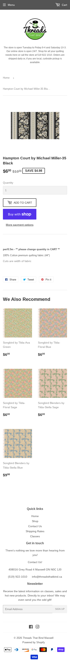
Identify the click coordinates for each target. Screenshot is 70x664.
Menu (11, 4)
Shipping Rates (35, 531)
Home (6, 77)
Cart (64, 4)
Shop (35, 521)
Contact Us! (35, 562)
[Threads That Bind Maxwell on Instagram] (37, 627)
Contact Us (35, 526)
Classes (35, 536)
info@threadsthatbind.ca (47, 576)
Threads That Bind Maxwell (38, 637)
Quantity (8, 182)
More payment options (19, 224)
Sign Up (60, 609)
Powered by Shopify (33, 642)
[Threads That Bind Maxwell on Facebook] (31, 627)
